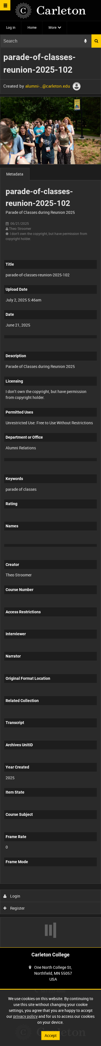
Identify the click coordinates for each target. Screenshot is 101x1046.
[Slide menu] (5, 5)
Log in (10, 27)
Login (14, 896)
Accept (51, 1035)
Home (31, 27)
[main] (50, 497)
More (52, 27)
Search (96, 41)
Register (17, 908)
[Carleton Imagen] (50, 10)
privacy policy (25, 1016)
